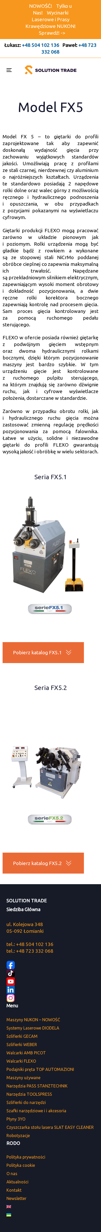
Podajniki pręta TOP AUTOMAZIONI (40, 1069)
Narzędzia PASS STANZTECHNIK (37, 1086)
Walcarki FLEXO (21, 1061)
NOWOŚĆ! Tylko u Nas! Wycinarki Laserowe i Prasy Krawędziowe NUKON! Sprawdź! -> (50, 19)
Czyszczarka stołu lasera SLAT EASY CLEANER (50, 1127)
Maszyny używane (23, 1077)
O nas (11, 1173)
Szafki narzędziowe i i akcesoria (36, 1110)
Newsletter (16, 1198)
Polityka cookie (20, 1165)
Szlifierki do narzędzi (26, 1102)
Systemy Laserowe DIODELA (32, 1028)
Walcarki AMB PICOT (26, 1052)
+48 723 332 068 (34, 951)
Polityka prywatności (25, 1157)
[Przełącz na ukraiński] (50, 1215)
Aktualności (17, 1182)
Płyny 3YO (15, 1119)
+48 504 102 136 (40, 45)
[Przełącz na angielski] (50, 1207)
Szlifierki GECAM (22, 1036)
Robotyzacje (18, 1135)
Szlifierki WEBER (21, 1044)
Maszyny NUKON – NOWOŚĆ (33, 1019)
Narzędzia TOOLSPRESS (29, 1094)
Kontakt (13, 1190)
